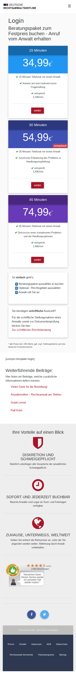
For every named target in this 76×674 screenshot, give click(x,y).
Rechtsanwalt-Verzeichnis (21, 655)
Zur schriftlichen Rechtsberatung (31, 329)
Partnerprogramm (46, 655)
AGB (49, 644)
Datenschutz (62, 644)
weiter (37, 110)
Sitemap (62, 655)
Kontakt (22, 644)
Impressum (36, 644)
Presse (11, 644)
